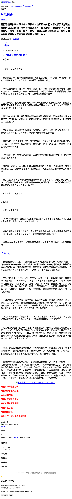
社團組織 (16, 39)
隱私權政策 (47, 473)
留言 (18, 437)
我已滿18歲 (5, 495)
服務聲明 (53, 473)
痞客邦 (14, 437)
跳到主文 (4, 20)
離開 (11, 495)
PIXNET (22, 473)
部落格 (6, 45)
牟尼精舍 (7, 14)
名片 (6, 47)
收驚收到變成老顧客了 (15, 55)
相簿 (6, 42)
